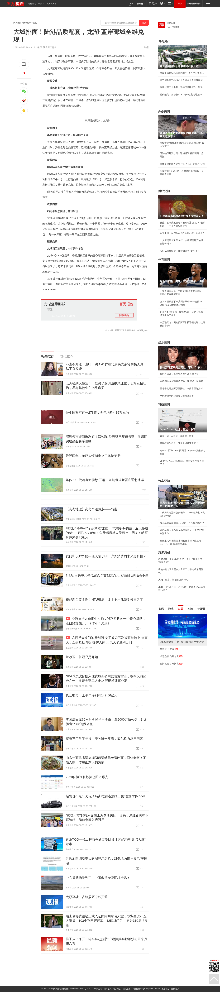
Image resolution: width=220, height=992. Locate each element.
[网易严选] (152, 3)
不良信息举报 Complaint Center (146, 989)
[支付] (162, 3)
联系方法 (98, 989)
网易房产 (27, 23)
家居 (180, 608)
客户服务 (117, 989)
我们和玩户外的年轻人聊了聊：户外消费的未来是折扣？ (106, 556)
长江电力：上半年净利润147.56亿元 (91, 695)
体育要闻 (164, 259)
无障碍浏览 (51, 3)
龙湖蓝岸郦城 (54, 304)
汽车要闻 (164, 481)
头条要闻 (164, 111)
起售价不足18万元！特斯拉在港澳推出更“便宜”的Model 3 (106, 796)
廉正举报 (165, 989)
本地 (190, 608)
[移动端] (131, 3)
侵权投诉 (175, 989)
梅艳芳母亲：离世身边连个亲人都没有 (179, 374)
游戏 (170, 608)
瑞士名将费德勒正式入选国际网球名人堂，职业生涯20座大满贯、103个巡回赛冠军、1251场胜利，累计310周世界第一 (107, 920)
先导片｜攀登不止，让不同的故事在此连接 (181, 670)
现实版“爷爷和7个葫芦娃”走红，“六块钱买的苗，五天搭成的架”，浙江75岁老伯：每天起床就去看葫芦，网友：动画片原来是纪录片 (107, 533)
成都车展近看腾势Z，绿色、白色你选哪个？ (182, 523)
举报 (146, 47)
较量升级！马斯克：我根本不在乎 (177, 436)
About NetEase (76, 989)
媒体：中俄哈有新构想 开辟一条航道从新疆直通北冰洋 (105, 480)
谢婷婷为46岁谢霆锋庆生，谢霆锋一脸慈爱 (181, 381)
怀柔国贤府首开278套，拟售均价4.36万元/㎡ (98, 412)
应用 (40, 3)
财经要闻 (164, 191)
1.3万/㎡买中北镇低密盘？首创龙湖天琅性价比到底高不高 (107, 575)
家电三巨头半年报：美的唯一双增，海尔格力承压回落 (104, 738)
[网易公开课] (141, 3)
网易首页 (32, 3)
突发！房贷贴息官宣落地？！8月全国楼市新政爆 (182, 73)
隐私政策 (126, 989)
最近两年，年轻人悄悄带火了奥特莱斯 (93, 456)
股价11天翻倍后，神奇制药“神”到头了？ (180, 250)
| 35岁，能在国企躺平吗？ (174, 579)
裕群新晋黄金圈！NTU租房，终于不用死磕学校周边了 (104, 599)
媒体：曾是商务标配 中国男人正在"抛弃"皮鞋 (182, 164)
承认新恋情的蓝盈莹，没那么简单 (177, 395)
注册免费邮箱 (193, 3)
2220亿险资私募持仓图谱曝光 (87, 777)
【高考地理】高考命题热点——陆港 (91, 509)
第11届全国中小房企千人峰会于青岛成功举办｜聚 (182, 80)
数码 (161, 608)
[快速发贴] (24, 64)
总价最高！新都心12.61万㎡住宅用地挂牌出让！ (182, 94)
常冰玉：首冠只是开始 (82, 657)
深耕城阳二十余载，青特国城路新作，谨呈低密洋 (182, 87)
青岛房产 (164, 41)
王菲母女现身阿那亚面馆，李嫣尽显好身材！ (182, 388)
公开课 (201, 608)
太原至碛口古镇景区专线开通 (87, 897)
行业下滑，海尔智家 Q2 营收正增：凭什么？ (182, 233)
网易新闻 (171, 23)
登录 (180, 3)
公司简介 (88, 989)
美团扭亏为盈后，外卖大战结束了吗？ (179, 443)
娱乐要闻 (164, 342)
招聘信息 (107, 989)
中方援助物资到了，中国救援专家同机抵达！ (98, 878)
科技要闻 (164, 404)
